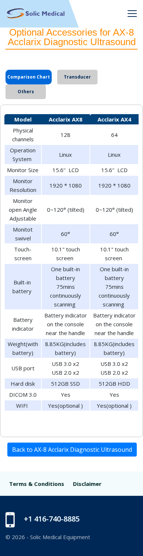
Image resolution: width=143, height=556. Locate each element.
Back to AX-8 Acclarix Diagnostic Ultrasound (72, 450)
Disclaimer (87, 483)
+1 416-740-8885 (52, 519)
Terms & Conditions (36, 483)
